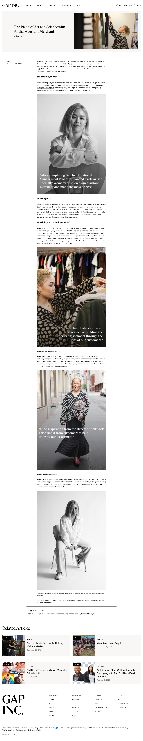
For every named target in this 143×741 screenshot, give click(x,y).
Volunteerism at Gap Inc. (110, 643)
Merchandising (61, 614)
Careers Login (127, 5)
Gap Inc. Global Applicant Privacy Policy (73, 728)
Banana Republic (101, 707)
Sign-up (72, 600)
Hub (95, 614)
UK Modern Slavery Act (95, 728)
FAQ (119, 700)
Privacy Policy (33, 728)
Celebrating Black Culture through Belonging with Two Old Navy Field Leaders (116, 673)
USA (118, 5)
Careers (52, 5)
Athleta (97, 711)
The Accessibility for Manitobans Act (14, 730)
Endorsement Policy (34, 730)
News (79, 5)
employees (41, 614)
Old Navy (31, 666)
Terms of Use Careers (20, 728)
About (28, 5)
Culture (41, 611)
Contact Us (122, 707)
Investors (66, 5)
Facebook (76, 700)
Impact (40, 5)
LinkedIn (75, 715)
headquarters (74, 614)
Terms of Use (6, 728)
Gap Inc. (30, 639)
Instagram (76, 707)
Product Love (86, 614)
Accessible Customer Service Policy (116, 728)
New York (51, 614)
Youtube (75, 711)
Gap (8, 61)
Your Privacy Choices (47, 728)
